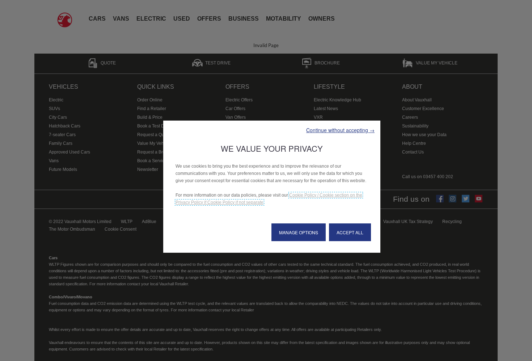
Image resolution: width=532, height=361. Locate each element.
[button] (340, 130)
